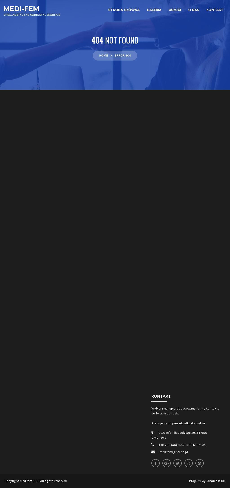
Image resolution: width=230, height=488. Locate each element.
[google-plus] (166, 463)
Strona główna (124, 10)
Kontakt (214, 10)
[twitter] (177, 463)
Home (103, 55)
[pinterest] (199, 463)
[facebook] (155, 463)
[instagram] (188, 463)
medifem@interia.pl (173, 452)
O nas (193, 10)
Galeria (154, 10)
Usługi (175, 10)
